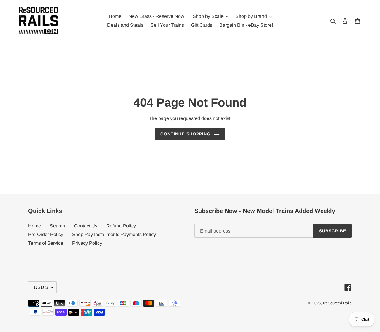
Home (34, 225)
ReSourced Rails (337, 303)
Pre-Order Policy (45, 234)
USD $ (41, 287)
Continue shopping (185, 134)
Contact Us (85, 225)
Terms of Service (45, 243)
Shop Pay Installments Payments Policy (114, 234)
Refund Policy (121, 225)
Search (57, 225)
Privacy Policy (87, 243)
